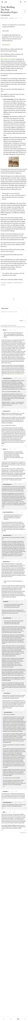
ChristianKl (5, 601)
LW (6, 2)
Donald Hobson (6, 561)
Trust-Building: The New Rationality (9, 10)
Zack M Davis (6, 45)
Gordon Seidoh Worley (8, 512)
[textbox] (13, 313)
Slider (4, 812)
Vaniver (4, 330)
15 (17, 18)
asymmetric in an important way (16, 373)
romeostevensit (6, 411)
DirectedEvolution (6, 15)
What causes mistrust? (7, 59)
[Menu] (2, 2)
